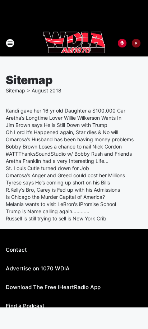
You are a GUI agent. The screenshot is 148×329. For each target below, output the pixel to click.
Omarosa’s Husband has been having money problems (70, 139)
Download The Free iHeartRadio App (53, 287)
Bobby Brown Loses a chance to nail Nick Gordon (64, 146)
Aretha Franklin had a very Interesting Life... (57, 161)
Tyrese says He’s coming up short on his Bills (58, 182)
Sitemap (15, 90)
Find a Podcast (25, 305)
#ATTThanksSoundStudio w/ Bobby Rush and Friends (69, 154)
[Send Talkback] (122, 43)
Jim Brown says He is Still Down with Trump (56, 125)
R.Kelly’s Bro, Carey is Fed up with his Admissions (63, 190)
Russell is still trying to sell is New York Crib (56, 218)
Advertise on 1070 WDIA (38, 268)
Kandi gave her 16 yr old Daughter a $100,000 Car (65, 111)
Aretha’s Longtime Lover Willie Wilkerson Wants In (63, 118)
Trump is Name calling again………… (47, 211)
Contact (16, 249)
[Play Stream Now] (136, 43)
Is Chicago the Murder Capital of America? (55, 197)
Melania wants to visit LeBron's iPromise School (61, 204)
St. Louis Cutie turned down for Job (47, 168)
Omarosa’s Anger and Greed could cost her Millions (65, 175)
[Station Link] (74, 43)
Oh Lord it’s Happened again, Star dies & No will (62, 132)
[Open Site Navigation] (10, 43)
